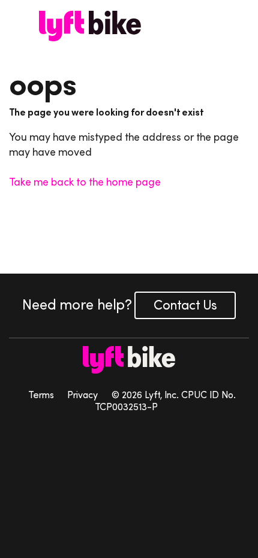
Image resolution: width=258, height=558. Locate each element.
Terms (41, 395)
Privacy (82, 395)
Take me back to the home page (85, 182)
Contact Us (185, 305)
